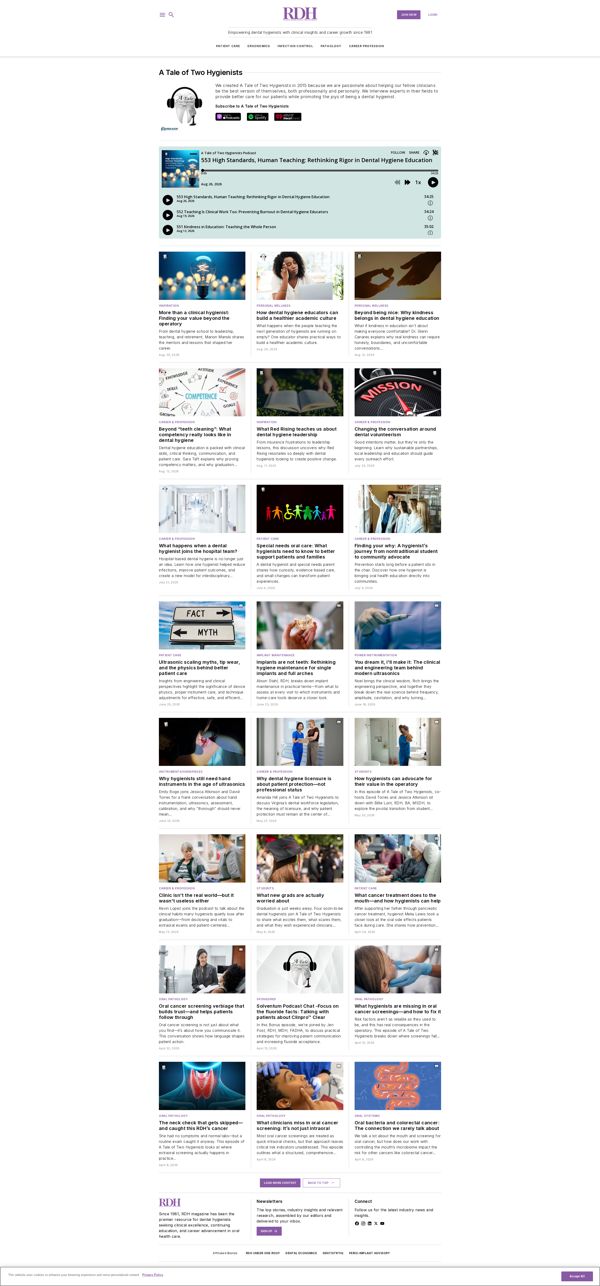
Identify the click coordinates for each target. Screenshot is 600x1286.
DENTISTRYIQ (333, 1253)
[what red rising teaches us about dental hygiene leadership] (300, 392)
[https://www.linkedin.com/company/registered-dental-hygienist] (369, 1223)
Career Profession (366, 46)
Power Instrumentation (376, 655)
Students (363, 771)
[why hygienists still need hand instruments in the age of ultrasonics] (202, 742)
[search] (171, 14)
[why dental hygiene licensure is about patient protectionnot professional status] (300, 742)
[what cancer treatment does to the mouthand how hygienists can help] (398, 858)
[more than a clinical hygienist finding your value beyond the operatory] (202, 276)
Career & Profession (177, 422)
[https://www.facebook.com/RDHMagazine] (357, 1223)
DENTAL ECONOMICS (301, 1253)
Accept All (577, 1276)
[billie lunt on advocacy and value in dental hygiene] (398, 742)
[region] (300, 1276)
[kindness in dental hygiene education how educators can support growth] (398, 276)
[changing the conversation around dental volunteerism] (398, 392)
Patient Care (228, 46)
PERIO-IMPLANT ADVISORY (369, 1253)
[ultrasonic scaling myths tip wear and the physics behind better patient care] (202, 625)
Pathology (331, 46)
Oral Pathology (173, 999)
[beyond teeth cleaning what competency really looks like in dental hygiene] (202, 392)
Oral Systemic (367, 1116)
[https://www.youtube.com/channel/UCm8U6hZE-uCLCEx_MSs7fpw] (382, 1223)
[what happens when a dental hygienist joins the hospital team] (202, 509)
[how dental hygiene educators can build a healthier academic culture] (300, 276)
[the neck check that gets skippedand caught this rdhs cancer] (202, 1086)
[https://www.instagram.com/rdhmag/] (363, 1223)
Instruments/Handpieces (180, 771)
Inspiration (169, 305)
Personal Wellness (273, 305)
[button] (162, 14)
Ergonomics (259, 46)
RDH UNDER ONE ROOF (263, 1253)
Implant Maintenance (275, 655)
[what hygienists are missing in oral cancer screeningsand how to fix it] (398, 969)
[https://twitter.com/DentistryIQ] (376, 1223)
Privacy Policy (152, 1275)
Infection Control (295, 46)
